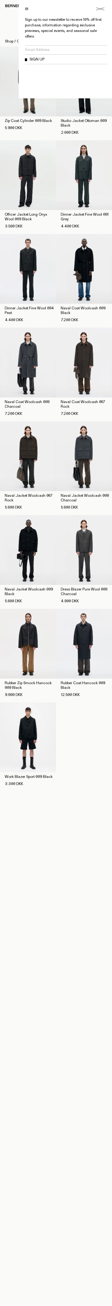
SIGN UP (37, 59)
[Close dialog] (100, 9)
